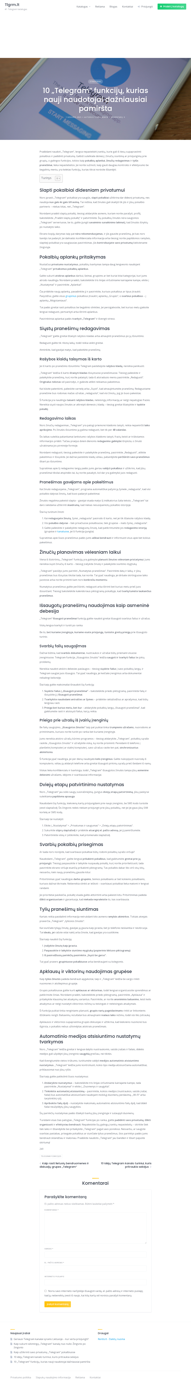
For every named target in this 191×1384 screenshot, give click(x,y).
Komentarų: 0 (118, 117)
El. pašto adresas (54, 1262)
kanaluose (63, 531)
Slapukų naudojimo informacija (53, 1377)
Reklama (100, 6)
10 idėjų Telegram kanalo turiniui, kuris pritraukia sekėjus (46, 1357)
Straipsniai (95, 81)
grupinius (71, 296)
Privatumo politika (20, 1377)
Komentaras (51, 1210)
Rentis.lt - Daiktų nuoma (111, 1339)
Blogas (113, 6)
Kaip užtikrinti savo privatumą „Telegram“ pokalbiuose (44, 1352)
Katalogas (82, 6)
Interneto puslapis (54, 1276)
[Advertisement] (95, 35)
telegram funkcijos (51, 1156)
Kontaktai (127, 6)
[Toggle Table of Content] (56, 178)
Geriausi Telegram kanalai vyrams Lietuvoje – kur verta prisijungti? (51, 1339)
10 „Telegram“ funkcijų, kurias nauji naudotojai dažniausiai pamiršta (52, 1361)
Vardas (48, 1249)
